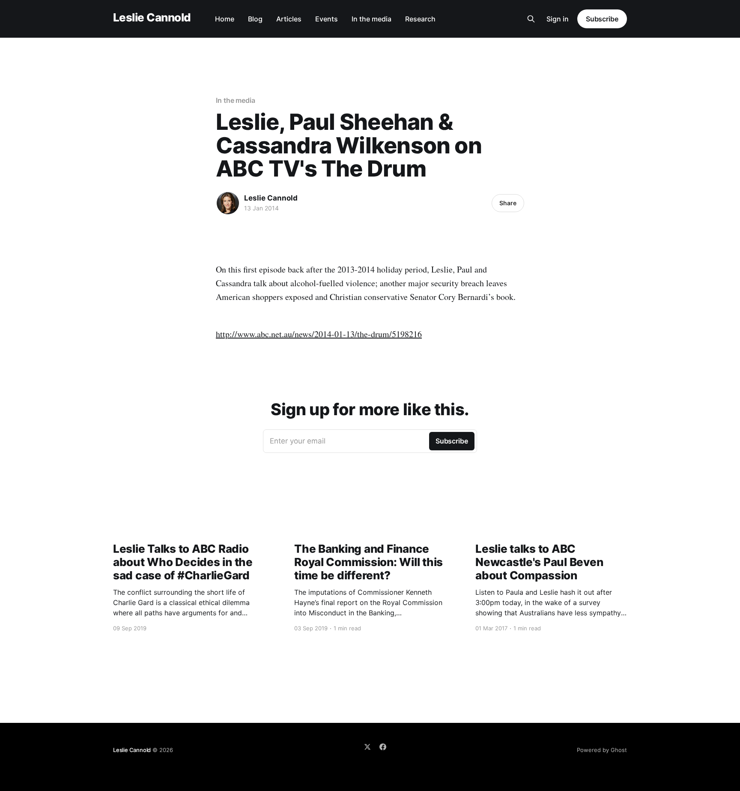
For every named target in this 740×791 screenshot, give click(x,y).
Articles (288, 19)
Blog (255, 19)
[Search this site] (531, 19)
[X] (367, 746)
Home (224, 19)
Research (420, 19)
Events (326, 19)
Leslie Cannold (152, 17)
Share (507, 203)
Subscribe (602, 19)
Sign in (557, 19)
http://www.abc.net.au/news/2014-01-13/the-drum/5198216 (319, 334)
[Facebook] (382, 746)
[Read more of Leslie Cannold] (228, 203)
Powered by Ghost (602, 749)
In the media (371, 19)
